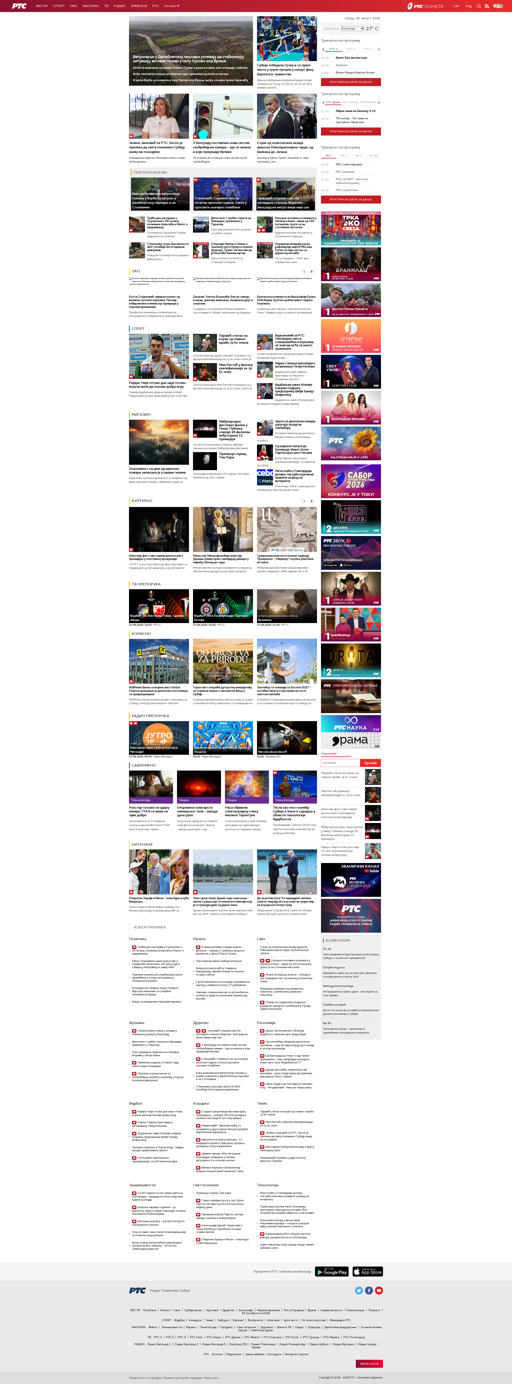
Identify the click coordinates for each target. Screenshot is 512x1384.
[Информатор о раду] (351, 916)
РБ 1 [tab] (328, 155)
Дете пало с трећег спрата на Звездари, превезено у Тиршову (231, 221)
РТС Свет (196, 1337)
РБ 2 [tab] (343, 155)
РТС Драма (232, 1337)
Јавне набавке (255, 1354)
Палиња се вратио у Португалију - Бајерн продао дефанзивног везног (158, 1149)
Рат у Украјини (294, 1310)
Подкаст (374, 1310)
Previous (323, 49)
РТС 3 (182, 1337)
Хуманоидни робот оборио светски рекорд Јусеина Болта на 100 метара (285, 1235)
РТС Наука (214, 1337)
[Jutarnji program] (351, 336)
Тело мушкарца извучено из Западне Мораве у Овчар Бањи (155, 1053)
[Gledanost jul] (351, 443)
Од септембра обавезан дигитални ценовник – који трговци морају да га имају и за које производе (287, 1045)
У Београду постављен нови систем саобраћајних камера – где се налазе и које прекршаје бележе (222, 147)
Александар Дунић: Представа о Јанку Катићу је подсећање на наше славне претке (219, 1229)
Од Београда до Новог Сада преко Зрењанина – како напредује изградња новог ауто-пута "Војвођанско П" (284, 1059)
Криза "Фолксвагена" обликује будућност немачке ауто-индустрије (283, 1032)
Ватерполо (255, 1320)
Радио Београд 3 (214, 1344)
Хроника (136, 1022)
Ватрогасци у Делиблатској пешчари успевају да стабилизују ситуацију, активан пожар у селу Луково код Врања (188, 58)
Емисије (139, 6)
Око (136, 271)
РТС (155, 6)
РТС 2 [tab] (351, 49)
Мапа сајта (369, 1364)
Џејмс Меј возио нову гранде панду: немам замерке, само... (287, 1246)
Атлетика (273, 1320)
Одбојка (223, 1320)
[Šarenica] (351, 624)
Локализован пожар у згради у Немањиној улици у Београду (154, 1032)
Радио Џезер (367, 1344)
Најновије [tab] (329, 753)
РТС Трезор (311, 1337)
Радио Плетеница (263, 1344)
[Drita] (351, 660)
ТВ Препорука (146, 584)
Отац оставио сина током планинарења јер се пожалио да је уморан (159, 1233)
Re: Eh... (328, 1023)
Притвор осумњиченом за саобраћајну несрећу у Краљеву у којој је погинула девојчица (157, 1077)
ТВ (106, 6)
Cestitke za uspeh (334, 1004)
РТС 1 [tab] (334, 49)
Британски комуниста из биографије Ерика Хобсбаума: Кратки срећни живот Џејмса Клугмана (286, 300)
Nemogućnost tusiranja (338, 986)
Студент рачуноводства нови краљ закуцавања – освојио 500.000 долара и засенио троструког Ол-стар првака (221, 1115)
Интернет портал (296, 1354)
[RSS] (487, 6)
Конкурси (274, 1354)
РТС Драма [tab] (333, 102)
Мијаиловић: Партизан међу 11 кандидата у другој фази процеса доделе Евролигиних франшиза (222, 1129)
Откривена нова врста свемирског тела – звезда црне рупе (197, 811)
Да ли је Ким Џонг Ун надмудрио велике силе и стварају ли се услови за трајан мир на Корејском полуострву (285, 901)
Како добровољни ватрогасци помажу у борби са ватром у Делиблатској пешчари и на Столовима (156, 200)
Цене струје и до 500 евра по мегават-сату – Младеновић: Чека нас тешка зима (286, 1085)
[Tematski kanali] (351, 732)
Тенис (262, 1103)
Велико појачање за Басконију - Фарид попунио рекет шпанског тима (219, 1169)
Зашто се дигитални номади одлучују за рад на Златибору (295, 424)
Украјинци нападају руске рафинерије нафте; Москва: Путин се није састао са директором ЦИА (293, 248)
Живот (152, 1327)
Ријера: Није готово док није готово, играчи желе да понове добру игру (157, 385)
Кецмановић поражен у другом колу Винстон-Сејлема (283, 1159)
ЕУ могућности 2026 (256, 1313)
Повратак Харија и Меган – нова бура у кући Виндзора (159, 899)
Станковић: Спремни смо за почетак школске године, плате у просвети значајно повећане (221, 202)
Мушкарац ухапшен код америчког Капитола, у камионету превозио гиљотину (282, 992)
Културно (142, 500)
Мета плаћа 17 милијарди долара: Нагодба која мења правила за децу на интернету (294, 476)
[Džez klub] (351, 517)
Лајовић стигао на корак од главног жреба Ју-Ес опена (233, 339)
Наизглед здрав (262, 1330)
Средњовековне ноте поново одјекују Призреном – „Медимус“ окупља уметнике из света (285, 559)
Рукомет (238, 1320)
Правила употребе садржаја (182, 1378)
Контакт (217, 1354)
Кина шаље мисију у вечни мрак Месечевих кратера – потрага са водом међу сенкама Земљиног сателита (284, 1223)
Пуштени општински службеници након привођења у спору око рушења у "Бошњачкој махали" (157, 978)
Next (379, 49)
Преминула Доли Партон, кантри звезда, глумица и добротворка (219, 1216)
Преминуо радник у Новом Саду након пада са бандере (155, 1064)
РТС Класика (272, 1337)
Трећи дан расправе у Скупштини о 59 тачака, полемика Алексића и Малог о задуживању (167, 222)
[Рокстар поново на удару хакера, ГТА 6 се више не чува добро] (151, 787)
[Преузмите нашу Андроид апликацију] (332, 1272)
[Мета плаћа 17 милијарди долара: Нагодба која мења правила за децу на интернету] (265, 477)
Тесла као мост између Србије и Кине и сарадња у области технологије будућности (294, 813)
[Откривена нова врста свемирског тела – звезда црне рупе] (199, 787)
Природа (314, 1327)
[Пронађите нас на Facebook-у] (369, 1291)
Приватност (137, 1378)
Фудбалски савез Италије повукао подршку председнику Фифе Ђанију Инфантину (294, 390)
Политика (137, 938)
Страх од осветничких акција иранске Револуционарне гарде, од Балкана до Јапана (285, 147)
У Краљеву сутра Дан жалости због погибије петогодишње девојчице (168, 247)
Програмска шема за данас (351, 82)
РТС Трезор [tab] (350, 102)
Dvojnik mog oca (334, 967)
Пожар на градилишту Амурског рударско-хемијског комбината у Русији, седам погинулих (285, 1006)
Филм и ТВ (284, 1327)
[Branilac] (351, 264)
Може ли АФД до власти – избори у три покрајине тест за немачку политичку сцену (286, 978)
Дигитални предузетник (340, 1327)
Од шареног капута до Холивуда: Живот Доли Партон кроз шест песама (293, 449)
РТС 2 (170, 1337)
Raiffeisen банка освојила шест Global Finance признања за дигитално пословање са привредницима (158, 690)
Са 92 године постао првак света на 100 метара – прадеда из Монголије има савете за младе (157, 1196)
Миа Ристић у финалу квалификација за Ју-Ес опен (236, 368)
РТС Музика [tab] (368, 102)
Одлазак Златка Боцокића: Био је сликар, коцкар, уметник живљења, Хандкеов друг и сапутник (223, 300)
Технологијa (267, 1185)
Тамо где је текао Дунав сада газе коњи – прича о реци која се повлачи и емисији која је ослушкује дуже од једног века (222, 901)
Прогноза (331, 28)
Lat (456, 6)
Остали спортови (314, 1320)
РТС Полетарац (354, 1337)
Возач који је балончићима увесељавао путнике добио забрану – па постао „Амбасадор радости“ (157, 1246)
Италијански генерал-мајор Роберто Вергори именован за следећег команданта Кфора (155, 991)
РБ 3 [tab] (358, 155)
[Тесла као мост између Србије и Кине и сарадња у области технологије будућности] (295, 787)
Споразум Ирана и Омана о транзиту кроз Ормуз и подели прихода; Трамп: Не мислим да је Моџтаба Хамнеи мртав (231, 248)
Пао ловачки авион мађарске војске (218, 961)
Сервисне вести (331, 1310)
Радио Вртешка (343, 1344)
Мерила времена (268, 1310)
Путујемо (226, 1327)
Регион (199, 938)
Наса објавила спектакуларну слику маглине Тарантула (241, 811)
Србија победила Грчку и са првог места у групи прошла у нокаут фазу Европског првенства (285, 69)
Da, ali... (328, 948)
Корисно (141, 633)
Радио (120, 6)
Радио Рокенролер (292, 1344)
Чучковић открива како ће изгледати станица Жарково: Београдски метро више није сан (283, 202)
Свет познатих (206, 1185)
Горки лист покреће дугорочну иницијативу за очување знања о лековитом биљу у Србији (222, 690)
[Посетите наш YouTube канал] (379, 1291)
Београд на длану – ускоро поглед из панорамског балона (158, 1222)
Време (312, 1310)
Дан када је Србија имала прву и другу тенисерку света (287, 1148)
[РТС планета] (425, 6)
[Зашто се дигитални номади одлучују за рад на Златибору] (265, 428)
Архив (256, 1347)
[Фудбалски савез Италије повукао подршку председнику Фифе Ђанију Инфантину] (265, 391)
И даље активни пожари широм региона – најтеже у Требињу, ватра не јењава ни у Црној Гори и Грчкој (220, 950)
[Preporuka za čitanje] (351, 696)
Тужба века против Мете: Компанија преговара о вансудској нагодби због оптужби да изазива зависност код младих (287, 1209)
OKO (73, 6)
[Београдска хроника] (351, 408)
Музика (191, 1327)
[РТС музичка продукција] (351, 880)
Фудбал (135, 1103)
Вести (42, 6)
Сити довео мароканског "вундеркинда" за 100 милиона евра (154, 1159)
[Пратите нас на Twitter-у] (359, 1291)
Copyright (154, 1378)
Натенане (142, 844)
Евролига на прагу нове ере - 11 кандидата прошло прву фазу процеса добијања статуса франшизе (220, 1143)
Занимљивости (142, 1185)
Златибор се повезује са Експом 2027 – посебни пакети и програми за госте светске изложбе (284, 690)
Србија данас (193, 1310)
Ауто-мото (291, 1320)
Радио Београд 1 (159, 1344)
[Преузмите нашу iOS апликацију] (368, 1272)
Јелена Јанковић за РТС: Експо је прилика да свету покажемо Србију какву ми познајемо (157, 147)
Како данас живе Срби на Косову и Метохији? (154, 747)
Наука (299, 1327)
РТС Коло (292, 1337)
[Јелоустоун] (351, 589)
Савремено (144, 765)
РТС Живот (252, 1337)
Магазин (91, 6)
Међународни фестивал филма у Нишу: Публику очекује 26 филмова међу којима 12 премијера (234, 430)
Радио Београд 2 (186, 1344)
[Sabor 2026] (351, 481)
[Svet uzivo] (351, 372)
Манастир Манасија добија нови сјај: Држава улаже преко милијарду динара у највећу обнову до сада (221, 559)
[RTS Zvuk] (351, 553)
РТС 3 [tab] (368, 49)
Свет (261, 938)
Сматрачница (355, 1310)
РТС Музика (331, 1337)
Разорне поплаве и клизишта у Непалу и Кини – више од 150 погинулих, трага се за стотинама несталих (295, 222)
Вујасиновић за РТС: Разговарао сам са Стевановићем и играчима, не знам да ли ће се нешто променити (294, 342)
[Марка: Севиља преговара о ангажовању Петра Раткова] (265, 370)
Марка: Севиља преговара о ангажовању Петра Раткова (295, 365)
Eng (469, 6)
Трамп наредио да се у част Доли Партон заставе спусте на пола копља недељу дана (220, 1204)
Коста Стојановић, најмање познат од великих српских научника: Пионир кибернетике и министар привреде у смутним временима (154, 301)
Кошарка (201, 1103)
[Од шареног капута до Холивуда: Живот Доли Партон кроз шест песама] (265, 453)
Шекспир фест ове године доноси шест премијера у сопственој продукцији (156, 557)
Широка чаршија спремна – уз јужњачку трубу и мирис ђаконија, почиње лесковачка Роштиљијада (159, 1210)
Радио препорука (150, 716)
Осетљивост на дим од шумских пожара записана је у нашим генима (157, 471)
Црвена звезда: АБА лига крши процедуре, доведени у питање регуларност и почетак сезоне (218, 1157)
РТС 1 (158, 1337)
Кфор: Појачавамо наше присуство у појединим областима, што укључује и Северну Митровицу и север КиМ (156, 964)
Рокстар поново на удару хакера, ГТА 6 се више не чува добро (149, 811)
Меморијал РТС (340, 1320)
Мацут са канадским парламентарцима (156, 1001)
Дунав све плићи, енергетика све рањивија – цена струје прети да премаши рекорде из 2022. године (286, 1073)
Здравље (266, 1327)
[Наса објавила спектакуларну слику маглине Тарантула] (247, 787)
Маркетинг (234, 1354)
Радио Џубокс (319, 1344)
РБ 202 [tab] (373, 155)
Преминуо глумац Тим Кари (233, 456)
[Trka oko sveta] (351, 228)
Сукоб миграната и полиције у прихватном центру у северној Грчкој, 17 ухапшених (223, 983)
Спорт (59, 6)
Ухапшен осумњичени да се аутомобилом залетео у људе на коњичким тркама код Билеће (222, 995)
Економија (266, 1022)
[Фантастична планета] (351, 300)
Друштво (201, 1022)
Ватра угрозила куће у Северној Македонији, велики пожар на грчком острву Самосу (220, 971)
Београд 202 (238, 1344)
